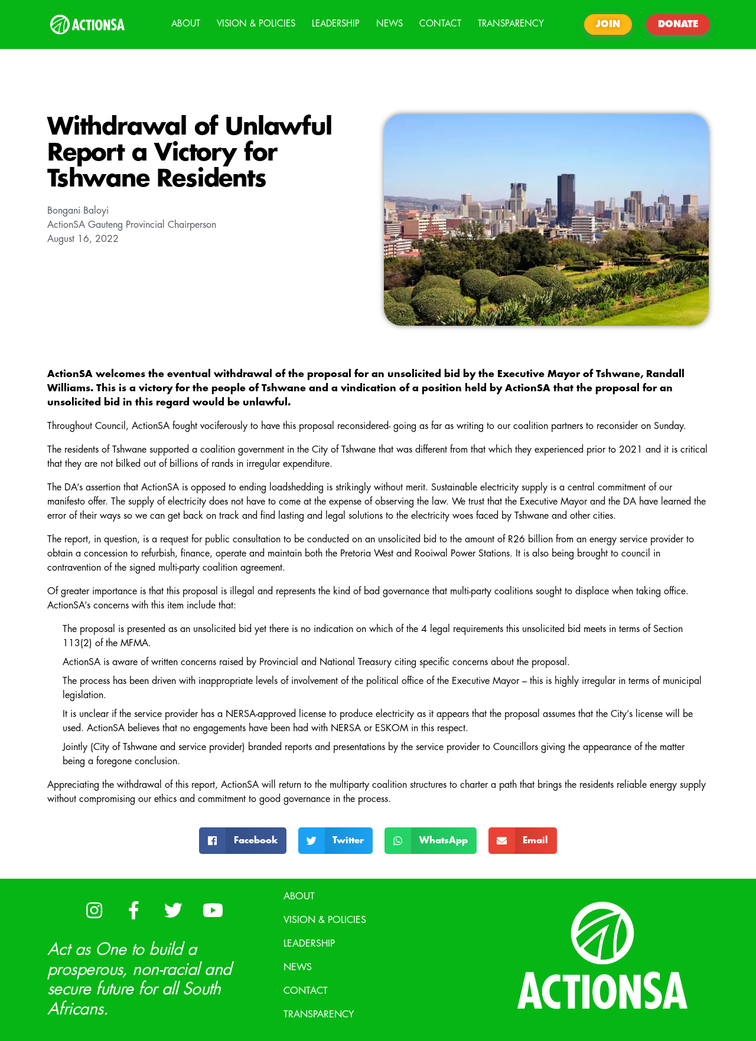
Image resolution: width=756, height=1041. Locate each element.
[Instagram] (94, 910)
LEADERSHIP (336, 23)
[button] (242, 840)
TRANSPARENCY (511, 23)
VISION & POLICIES (256, 23)
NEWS (389, 23)
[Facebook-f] (133, 910)
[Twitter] (173, 910)
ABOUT (185, 23)
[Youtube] (212, 910)
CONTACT (440, 23)
